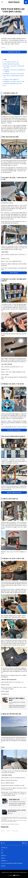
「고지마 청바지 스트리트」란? (11, 62)
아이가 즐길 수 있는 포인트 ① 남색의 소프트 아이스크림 (14, 66)
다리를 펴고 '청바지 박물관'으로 (11, 79)
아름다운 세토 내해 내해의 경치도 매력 (12, 83)
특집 (2, 853)
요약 (5, 85)
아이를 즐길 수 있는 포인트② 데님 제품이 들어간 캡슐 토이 (14, 70)
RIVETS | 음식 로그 (14, 272)
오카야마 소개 (4, 847)
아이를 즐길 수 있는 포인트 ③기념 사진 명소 (14, 73)
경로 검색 (3, 866)
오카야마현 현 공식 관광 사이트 (14, 52)
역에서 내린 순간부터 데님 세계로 (11, 64)
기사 (2, 850)
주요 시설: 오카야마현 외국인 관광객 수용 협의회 (11, 863)
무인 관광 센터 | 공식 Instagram (14, 430)
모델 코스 (3, 858)
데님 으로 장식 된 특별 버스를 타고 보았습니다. (14, 76)
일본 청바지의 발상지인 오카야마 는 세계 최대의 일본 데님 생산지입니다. (17, 811)
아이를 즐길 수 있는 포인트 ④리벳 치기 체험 (14, 81)
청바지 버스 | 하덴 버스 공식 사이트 (14, 492)
